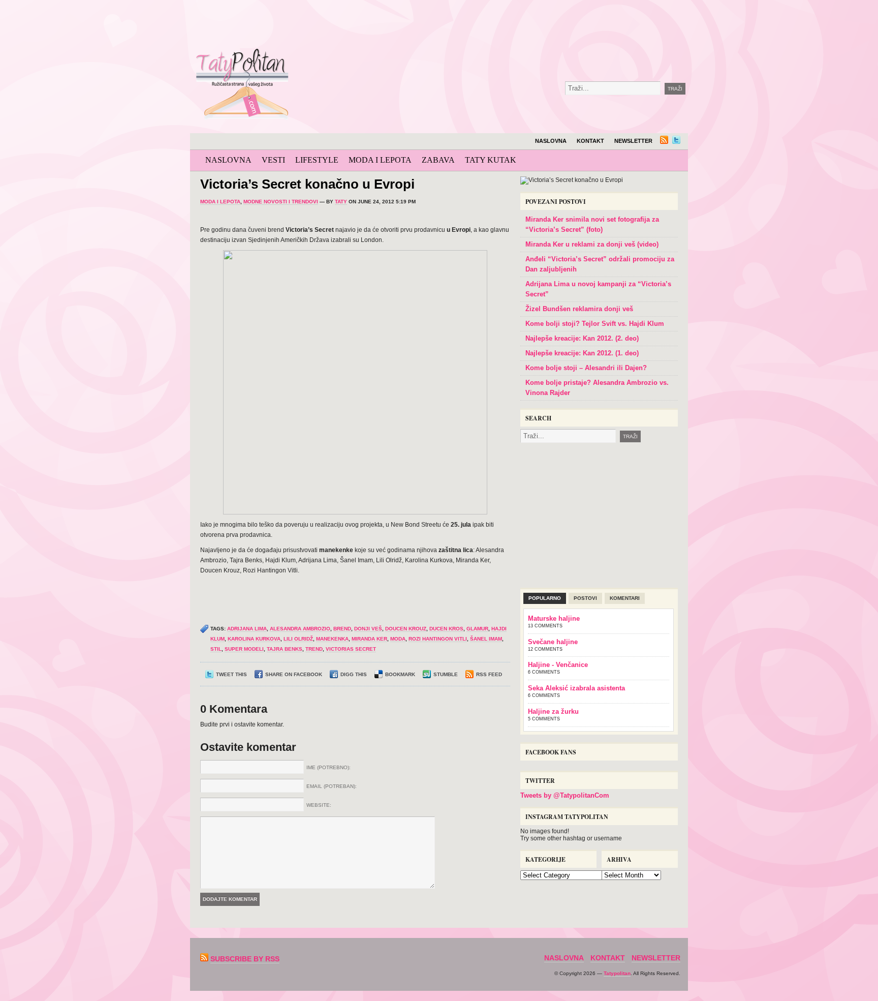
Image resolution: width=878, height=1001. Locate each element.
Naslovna (551, 141)
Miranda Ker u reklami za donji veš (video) (591, 244)
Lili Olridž (298, 639)
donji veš (368, 628)
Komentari (625, 598)
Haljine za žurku (553, 711)
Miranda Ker (369, 639)
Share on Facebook (293, 674)
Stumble (445, 674)
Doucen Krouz (405, 628)
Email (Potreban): (331, 786)
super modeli (244, 649)
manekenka (332, 639)
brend (342, 628)
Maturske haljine (554, 618)
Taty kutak (490, 160)
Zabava (438, 160)
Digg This (353, 674)
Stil (216, 649)
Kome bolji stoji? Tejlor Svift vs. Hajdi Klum (594, 323)
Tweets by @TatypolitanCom (564, 795)
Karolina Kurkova (254, 639)
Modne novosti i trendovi (280, 201)
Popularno (544, 598)
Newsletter (633, 141)
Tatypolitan (617, 973)
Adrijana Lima (247, 628)
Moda (397, 639)
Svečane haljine (553, 642)
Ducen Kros (446, 628)
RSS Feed (489, 674)
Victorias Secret (351, 649)
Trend (314, 649)
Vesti (273, 160)
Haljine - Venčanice (558, 665)
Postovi (585, 598)
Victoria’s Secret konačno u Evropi (307, 184)
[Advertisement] (527, 25)
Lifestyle (316, 160)
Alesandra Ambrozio (300, 628)
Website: (318, 805)
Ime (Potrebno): (328, 767)
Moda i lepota (380, 160)
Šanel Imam (486, 639)
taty (341, 201)
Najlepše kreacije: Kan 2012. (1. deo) (582, 353)
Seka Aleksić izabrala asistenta (576, 688)
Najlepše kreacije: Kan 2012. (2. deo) (582, 338)
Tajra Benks (284, 649)
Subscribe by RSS (244, 959)
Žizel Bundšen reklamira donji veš (579, 309)
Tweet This (231, 674)
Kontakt (590, 141)
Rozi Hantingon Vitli (438, 639)
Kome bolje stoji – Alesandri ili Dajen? (586, 368)
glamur (477, 628)
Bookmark (400, 674)
